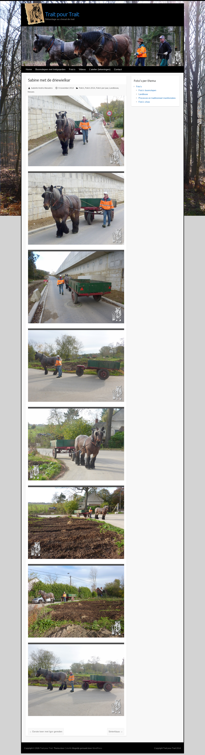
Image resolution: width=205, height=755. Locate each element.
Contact (118, 69)
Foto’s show (144, 102)
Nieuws (31, 92)
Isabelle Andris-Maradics (42, 88)
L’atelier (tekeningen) (100, 69)
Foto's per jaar (102, 88)
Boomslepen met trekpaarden (50, 69)
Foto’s (72, 69)
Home (29, 69)
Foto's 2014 (90, 88)
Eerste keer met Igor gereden (45, 731)
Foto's (81, 88)
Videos (82, 69)
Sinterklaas (116, 731)
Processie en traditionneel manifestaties (157, 98)
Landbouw (113, 88)
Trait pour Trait (62, 14)
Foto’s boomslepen (147, 90)
